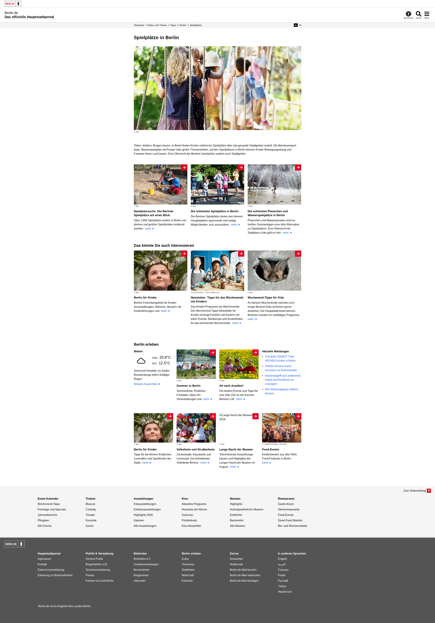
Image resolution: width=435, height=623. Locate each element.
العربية (281, 564)
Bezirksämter (142, 569)
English (282, 558)
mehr (148, 228)
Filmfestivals (189, 520)
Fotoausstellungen (145, 504)
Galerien (139, 520)
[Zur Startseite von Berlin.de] (14, 546)
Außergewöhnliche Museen (246, 509)
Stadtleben (188, 569)
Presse (90, 575)
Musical (90, 504)
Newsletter (236, 558)
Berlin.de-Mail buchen (243, 569)
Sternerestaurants (288, 509)
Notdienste (236, 564)
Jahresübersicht (47, 514)
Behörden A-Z (142, 558)
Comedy (91, 509)
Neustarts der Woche (194, 509)
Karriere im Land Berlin (100, 580)
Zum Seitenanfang (414, 490)
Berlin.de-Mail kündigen (244, 580)
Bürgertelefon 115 (96, 564)
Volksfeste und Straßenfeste (196, 449)
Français (283, 569)
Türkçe (282, 586)
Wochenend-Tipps (49, 504)
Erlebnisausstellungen (147, 509)
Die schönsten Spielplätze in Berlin (214, 211)
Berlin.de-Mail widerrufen (245, 575)
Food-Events (270, 449)
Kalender (187, 580)
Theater (90, 514)
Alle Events (44, 525)
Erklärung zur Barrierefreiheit (55, 575)
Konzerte (91, 520)
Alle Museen (237, 525)
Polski (281, 575)
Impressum (44, 558)
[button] (297, 25)
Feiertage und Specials (52, 509)
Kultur (185, 558)
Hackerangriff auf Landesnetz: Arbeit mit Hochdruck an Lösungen (283, 379)
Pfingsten (43, 520)
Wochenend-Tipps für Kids (266, 297)
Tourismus (188, 564)
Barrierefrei (236, 520)
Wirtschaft (188, 575)
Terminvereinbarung (98, 569)
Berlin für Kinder (145, 297)
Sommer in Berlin (188, 385)
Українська (284, 591)
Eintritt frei (236, 514)
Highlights (236, 504)
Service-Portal (94, 558)
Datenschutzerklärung (51, 569)
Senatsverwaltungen (146, 564)
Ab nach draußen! (231, 385)
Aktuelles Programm (194, 504)
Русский (283, 580)
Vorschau (187, 514)
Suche (89, 525)
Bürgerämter (141, 575)
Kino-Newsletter (191, 525)
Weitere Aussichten (145, 384)
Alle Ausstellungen (145, 525)
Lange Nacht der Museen (236, 449)
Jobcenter (140, 580)
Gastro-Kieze (286, 504)
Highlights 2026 (143, 514)
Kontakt (42, 564)
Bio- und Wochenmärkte (292, 525)
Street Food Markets (290, 520)
